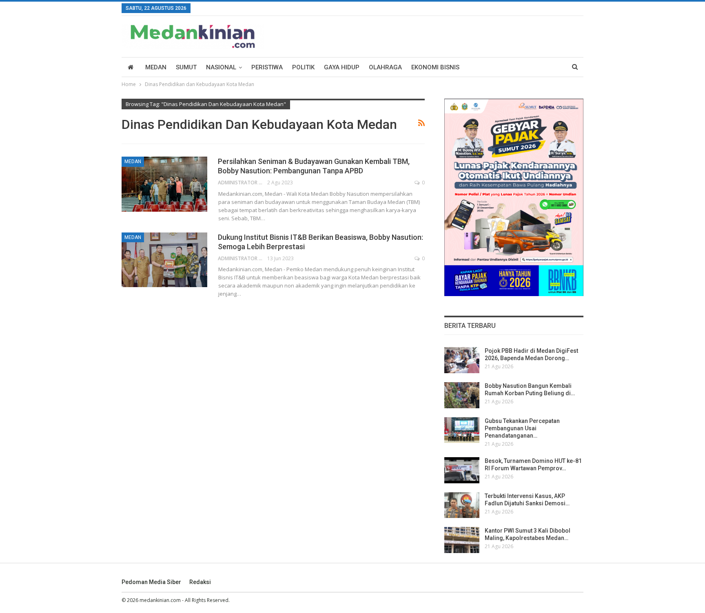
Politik (303, 67)
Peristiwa (267, 67)
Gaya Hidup (341, 67)
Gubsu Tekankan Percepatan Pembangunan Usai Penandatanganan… (522, 428)
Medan (155, 67)
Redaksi (200, 582)
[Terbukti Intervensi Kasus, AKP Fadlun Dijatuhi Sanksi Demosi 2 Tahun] (461, 505)
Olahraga (385, 67)
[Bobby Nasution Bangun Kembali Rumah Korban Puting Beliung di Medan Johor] (461, 395)
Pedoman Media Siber (151, 582)
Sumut (186, 67)
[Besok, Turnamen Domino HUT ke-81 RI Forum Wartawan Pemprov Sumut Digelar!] (461, 470)
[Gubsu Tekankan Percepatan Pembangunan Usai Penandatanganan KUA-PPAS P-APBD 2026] (461, 430)
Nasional (221, 67)
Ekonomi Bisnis (435, 67)
